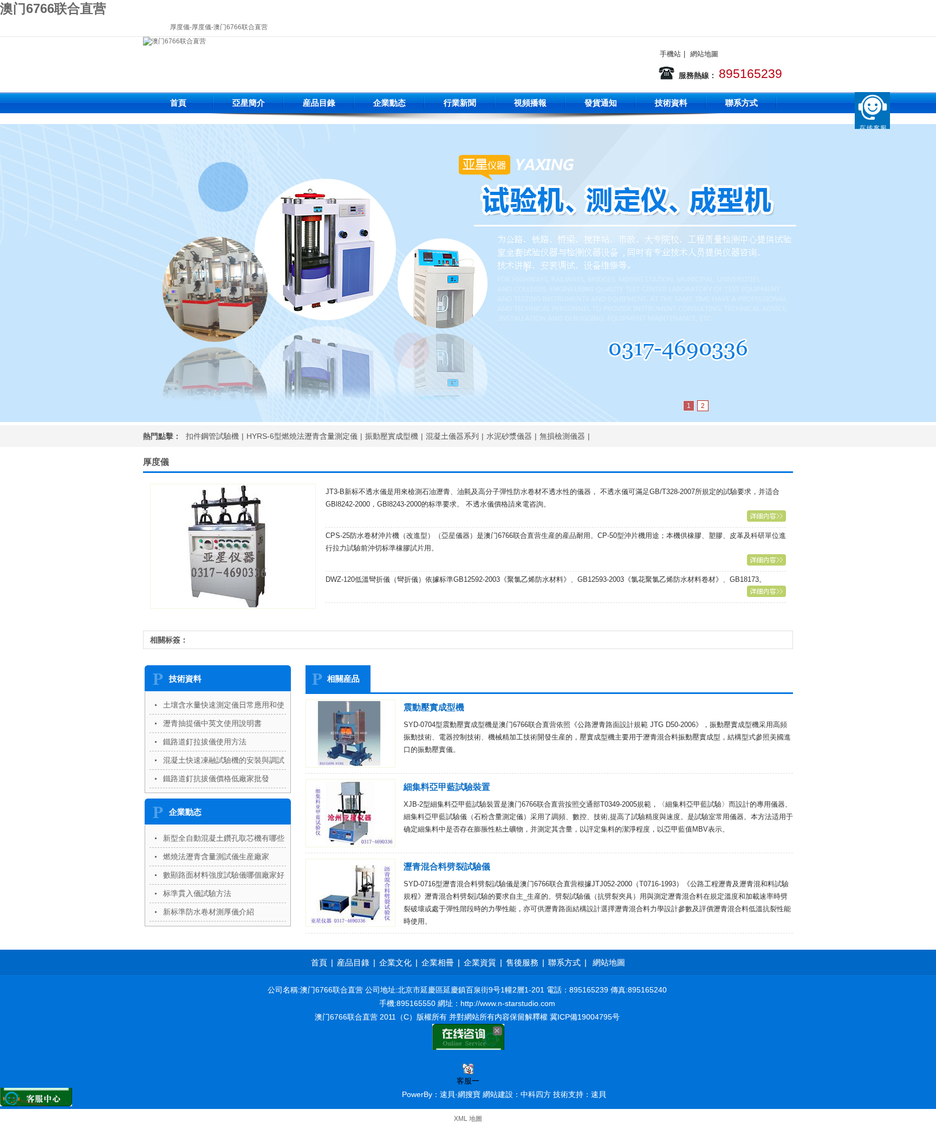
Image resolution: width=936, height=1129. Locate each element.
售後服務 (522, 962)
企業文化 (395, 962)
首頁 (178, 102)
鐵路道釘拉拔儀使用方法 (204, 741)
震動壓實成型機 (434, 707)
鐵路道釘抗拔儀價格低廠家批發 (216, 778)
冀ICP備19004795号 (585, 1017)
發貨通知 (600, 102)
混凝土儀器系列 (452, 436)
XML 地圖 (468, 1118)
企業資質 (480, 962)
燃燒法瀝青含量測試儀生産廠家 (216, 856)
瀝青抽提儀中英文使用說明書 (212, 723)
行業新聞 (460, 102)
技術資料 (671, 102)
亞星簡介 (248, 102)
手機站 (670, 54)
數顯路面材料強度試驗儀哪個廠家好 (223, 875)
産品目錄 (319, 102)
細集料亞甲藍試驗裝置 (447, 786)
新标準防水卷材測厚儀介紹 (208, 911)
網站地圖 (704, 54)
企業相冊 (437, 962)
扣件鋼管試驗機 (212, 436)
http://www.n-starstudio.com (507, 1003)
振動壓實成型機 (391, 436)
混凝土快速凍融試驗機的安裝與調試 (223, 760)
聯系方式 (741, 102)
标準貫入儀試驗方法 (197, 893)
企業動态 (389, 102)
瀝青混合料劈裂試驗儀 (447, 866)
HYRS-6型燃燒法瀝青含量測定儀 (302, 436)
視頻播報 (530, 102)
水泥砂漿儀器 (509, 436)
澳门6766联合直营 (53, 8)
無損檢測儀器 (562, 436)
